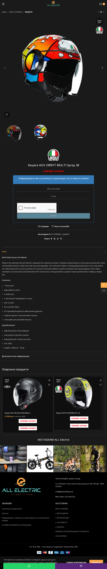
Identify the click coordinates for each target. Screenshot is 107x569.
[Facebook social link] (51, 238)
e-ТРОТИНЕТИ (61, 522)
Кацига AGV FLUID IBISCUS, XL (68, 413)
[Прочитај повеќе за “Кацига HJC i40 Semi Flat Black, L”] (49, 380)
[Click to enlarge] (7, 115)
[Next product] (103, 12)
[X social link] (54, 238)
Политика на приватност (12, 509)
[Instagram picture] (13, 458)
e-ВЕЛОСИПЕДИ (62, 518)
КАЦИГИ (28, 12)
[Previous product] (98, 12)
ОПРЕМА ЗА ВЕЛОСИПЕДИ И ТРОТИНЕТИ (72, 531)
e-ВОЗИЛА (59, 527)
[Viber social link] (61, 238)
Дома (4, 12)
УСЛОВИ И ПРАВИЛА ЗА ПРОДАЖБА (16, 525)
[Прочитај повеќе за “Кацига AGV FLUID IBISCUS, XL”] (100, 380)
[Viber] (81, 566)
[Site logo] (53, 4)
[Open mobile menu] (3, 4)
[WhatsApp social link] (57, 238)
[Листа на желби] (49, 385)
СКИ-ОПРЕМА (61, 536)
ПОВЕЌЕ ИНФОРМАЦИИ (76, 562)
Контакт (5, 513)
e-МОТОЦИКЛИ (61, 513)
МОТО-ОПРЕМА (15, 12)
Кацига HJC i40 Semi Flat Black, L (18, 413)
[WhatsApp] (29, 566)
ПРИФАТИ (96, 563)
